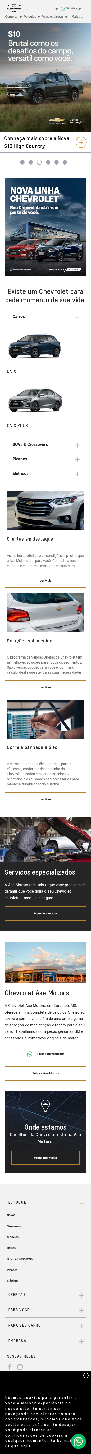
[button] (45, 317)
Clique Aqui (18, 1446)
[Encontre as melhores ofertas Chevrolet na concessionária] (45, 227)
